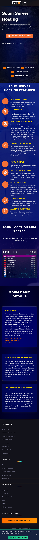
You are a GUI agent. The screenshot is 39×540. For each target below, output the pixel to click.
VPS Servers (5, 443)
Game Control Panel (7, 468)
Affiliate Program (7, 507)
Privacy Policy (12, 528)
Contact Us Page (7, 475)
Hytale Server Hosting (8, 436)
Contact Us (5, 493)
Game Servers (6, 429)
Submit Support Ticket (8, 472)
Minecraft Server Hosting (9, 433)
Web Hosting (5, 446)
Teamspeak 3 (6, 453)
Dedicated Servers (7, 440)
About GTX (5, 490)
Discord (4, 504)
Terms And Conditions (8, 497)
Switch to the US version (18, 537)
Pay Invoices (5, 478)
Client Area (5, 465)
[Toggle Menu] (24, 3)
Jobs (3, 500)
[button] (19, 36)
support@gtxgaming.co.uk (19, 520)
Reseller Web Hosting (8, 450)
